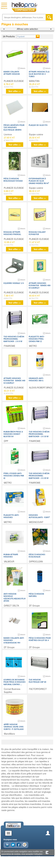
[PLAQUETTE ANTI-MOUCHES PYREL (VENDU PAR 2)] (40, 319)
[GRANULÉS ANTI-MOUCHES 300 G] (40, 361)
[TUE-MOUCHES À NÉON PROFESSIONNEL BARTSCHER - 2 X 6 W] (15, 319)
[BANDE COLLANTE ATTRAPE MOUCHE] (15, 54)
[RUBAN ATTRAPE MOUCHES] (15, 537)
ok (47, 852)
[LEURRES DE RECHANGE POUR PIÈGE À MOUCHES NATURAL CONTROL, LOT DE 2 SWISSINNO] (15, 662)
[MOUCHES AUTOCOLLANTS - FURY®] (40, 497)
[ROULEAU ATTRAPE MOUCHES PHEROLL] (15, 214)
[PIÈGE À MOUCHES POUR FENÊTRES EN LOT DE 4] (40, 620)
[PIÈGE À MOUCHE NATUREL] (40, 576)
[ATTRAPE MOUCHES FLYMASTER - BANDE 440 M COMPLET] (15, 361)
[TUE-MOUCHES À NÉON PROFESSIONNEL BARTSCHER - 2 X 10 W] (40, 414)
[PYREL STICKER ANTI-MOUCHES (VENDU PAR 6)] (15, 456)
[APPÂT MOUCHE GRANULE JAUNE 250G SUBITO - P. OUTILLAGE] (15, 707)
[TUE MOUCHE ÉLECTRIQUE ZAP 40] (40, 662)
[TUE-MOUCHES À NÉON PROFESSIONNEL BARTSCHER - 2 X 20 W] (40, 456)
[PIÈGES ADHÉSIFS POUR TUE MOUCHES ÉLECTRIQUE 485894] (15, 107)
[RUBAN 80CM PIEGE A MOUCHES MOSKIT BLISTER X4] (15, 414)
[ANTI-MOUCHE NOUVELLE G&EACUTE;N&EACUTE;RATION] (15, 576)
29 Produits (9, 36)
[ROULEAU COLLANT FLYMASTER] (40, 214)
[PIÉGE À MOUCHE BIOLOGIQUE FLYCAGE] (15, 161)
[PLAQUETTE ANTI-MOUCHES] (15, 497)
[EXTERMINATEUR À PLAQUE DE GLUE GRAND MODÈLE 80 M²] (40, 161)
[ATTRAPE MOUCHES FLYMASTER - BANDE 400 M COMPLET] (40, 266)
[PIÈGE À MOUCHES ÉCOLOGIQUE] (40, 537)
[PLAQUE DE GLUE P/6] (40, 107)
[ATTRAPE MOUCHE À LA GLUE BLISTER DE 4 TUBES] (40, 54)
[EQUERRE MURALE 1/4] (15, 266)
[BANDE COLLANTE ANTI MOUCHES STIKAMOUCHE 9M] (15, 620)
